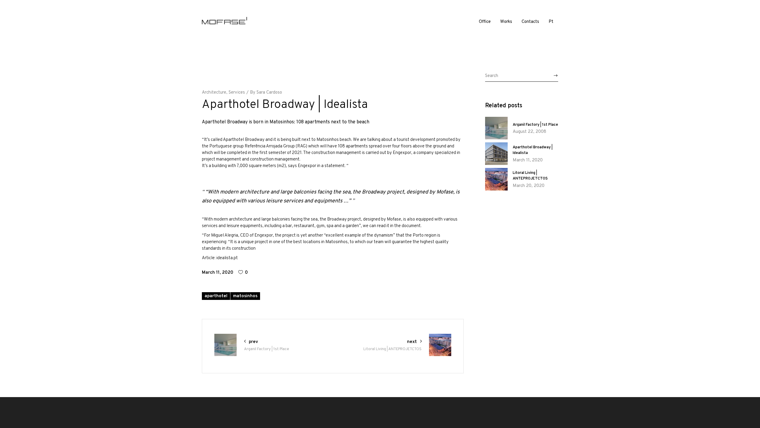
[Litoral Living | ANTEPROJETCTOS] (496, 179)
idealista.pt (227, 258)
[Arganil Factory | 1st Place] (496, 128)
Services (237, 92)
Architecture (214, 92)
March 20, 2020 (528, 186)
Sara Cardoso (269, 92)
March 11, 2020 (217, 273)
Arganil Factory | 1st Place (535, 124)
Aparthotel (216, 296)
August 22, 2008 (529, 132)
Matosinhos (245, 296)
